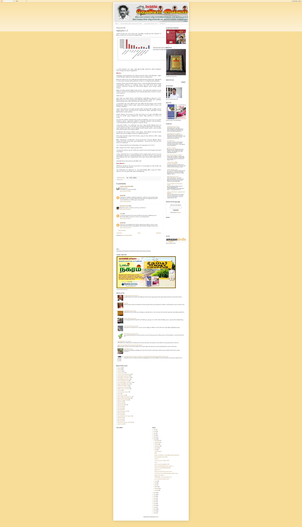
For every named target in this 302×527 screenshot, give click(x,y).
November (157, 442)
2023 (155, 435)
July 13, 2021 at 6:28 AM (125, 201)
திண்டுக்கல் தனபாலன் (124, 205)
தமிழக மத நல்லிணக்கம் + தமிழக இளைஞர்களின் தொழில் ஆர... (167, 455)
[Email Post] (127, 177)
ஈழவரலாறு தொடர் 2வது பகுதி (123, 387)
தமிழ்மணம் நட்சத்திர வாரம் (123, 385)
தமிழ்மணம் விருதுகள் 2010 (123, 399)
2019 (155, 494)
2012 (155, 507)
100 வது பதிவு (120, 401)
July (156, 449)
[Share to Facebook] (134, 177)
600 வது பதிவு (120, 417)
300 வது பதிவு (120, 406)
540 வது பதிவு (120, 414)
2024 (155, 433)
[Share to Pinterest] (136, 177)
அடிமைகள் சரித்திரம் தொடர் (123, 380)
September (157, 446)
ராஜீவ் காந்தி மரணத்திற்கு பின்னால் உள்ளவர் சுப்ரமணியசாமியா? (130, 345)
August (156, 447)
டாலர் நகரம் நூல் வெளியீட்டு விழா (124, 374)
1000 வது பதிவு (121, 403)
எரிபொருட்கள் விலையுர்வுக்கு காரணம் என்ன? (163, 471)
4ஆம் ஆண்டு (120, 409)
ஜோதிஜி (121, 195)
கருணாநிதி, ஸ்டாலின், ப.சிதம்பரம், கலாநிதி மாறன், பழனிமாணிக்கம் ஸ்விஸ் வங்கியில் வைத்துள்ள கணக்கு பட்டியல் (146, 356)
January (156, 490)
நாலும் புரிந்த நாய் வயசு (128, 348)
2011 (155, 509)
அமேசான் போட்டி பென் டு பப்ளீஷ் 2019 (125, 422)
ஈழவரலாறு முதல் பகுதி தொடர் (123, 375)
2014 (155, 503)
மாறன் (121, 213)
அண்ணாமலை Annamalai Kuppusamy (162, 467)
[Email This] (130, 177)
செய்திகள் (120, 371)
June (156, 481)
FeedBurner (178, 212)
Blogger (156, 516)
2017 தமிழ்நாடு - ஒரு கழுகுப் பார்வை (131, 333)
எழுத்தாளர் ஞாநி (121, 424)
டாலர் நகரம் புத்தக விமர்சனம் (123, 391)
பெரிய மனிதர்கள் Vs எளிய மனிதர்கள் (174, 155)
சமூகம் (121, 179)
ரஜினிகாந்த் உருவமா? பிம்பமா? (173, 176)
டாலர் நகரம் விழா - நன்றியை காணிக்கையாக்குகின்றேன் (172, 163)
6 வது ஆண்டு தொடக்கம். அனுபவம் (124, 415)
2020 (155, 492)
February (157, 488)
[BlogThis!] (131, 177)
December (157, 440)
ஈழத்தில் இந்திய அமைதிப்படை (123, 379)
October (156, 444)
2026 (155, 429)
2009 (155, 512)
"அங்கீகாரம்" (162, 23)
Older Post (158, 233)
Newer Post (119, 233)
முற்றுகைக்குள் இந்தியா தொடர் (124, 383)
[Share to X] (133, 177)
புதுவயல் (119, 393)
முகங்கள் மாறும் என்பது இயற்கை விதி (162, 464)
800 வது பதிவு (120, 420)
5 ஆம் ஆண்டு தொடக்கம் (123, 411)
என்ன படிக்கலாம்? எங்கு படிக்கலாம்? (131, 326)
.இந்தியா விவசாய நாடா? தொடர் (124, 388)
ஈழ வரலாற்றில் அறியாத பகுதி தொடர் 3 (125, 382)
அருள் (156, 462)
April (156, 484)
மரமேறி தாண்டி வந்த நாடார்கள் (173, 126)
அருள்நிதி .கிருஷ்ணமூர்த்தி (125, 186)
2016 (155, 500)
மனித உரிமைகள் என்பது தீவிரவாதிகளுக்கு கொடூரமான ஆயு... (166, 473)
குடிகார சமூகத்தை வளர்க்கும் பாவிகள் (162, 478)
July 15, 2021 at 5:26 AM (125, 227)
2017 (155, 498)
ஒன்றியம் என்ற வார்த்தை (159, 475)
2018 (155, 496)
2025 (155, 431)
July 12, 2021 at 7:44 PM (125, 191)
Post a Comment (121, 230)
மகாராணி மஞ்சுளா (158, 451)
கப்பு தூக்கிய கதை (170, 140)
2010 (155, 511)
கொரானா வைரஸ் (121, 372)
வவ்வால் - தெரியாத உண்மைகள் (130, 318)
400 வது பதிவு (120, 407)
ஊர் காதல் (126, 303)
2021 (155, 438)
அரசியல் (119, 369)
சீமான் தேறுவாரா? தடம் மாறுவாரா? (174, 133)
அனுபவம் (119, 367)
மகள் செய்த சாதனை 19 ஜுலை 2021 (162, 460)
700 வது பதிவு (120, 419)
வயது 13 (156, 458)
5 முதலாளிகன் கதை (122, 395)
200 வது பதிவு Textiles (122, 404)
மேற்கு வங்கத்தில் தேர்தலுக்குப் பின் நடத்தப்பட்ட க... (164, 466)
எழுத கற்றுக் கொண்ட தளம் (150, 23)
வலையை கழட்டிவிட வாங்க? (172, 169)
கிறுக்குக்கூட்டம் (158, 469)
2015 (155, 501)
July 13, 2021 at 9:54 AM (125, 209)
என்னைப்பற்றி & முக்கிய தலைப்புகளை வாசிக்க (131, 23)
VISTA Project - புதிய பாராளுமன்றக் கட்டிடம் (163, 477)
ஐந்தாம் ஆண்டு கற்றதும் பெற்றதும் (124, 398)
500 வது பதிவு (120, 412)
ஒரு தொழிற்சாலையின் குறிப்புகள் (124, 377)
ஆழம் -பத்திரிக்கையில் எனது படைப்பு (125, 396)
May (156, 483)
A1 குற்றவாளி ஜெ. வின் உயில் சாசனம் (131, 295)
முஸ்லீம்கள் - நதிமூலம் (171, 147)
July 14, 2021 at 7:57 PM (125, 218)
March (156, 486)
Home (116, 23)
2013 (155, 505)
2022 (155, 437)
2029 (156, 453)
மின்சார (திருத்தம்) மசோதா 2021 (161, 456)
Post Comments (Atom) (127, 235)
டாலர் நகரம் (120, 390)
